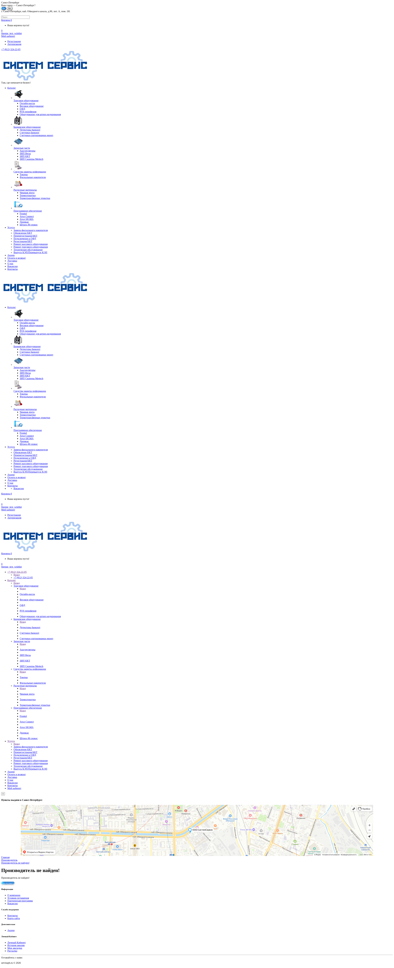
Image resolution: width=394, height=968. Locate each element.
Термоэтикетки (28, 699)
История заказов (16, 945)
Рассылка (12, 951)
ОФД (22, 605)
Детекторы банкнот (30, 627)
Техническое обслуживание (28, 249)
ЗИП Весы (25, 655)
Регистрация (14, 41)
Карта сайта (13, 918)
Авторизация (14, 44)
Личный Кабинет (16, 942)
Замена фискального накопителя (31, 230)
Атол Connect (27, 721)
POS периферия (28, 610)
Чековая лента (27, 694)
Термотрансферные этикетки (35, 705)
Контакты (12, 269)
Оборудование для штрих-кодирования (40, 616)
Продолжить (7, 883)
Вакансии (12, 266)
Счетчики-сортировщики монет (36, 638)
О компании (13, 895)
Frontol (23, 716)
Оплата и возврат (16, 258)
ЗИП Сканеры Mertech (31, 666)
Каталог (11, 88)
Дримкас (24, 733)
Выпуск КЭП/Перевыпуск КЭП (30, 252)
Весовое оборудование (32, 599)
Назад (17, 574)
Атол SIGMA (27, 727)
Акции (11, 255)
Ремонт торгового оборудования (31, 247)
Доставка (12, 260)
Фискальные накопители (33, 683)
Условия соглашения (18, 898)
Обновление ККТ (23, 233)
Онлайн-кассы (27, 594)
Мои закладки (14, 948)
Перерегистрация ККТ (25, 235)
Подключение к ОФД (25, 238)
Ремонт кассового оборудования (31, 244)
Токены (24, 677)
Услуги (11, 227)
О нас (10, 263)
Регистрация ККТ (23, 241)
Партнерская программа (20, 900)
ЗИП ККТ (25, 660)
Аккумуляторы (27, 649)
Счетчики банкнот (29, 633)
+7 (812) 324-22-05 (10, 49)
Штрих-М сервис (29, 738)
